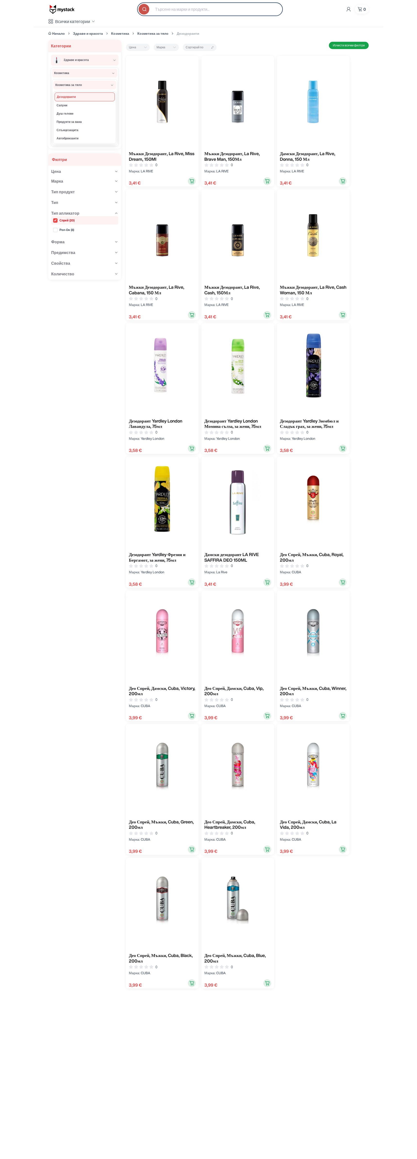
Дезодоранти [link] (188, 33)
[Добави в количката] (192, 181)
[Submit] (144, 9)
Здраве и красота (88, 33)
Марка (161, 47)
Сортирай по (194, 47)
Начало (58, 33)
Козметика (120, 33)
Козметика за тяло (152, 33)
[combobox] (210, 9)
